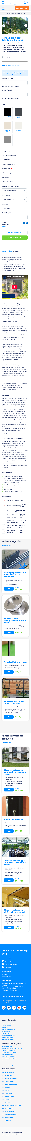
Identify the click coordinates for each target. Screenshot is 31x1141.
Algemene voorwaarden (9, 1134)
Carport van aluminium (8, 1050)
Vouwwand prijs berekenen (9, 1059)
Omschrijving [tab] (7, 251)
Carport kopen (6, 1061)
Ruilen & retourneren (7, 1037)
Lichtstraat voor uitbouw (8, 1056)
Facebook (8, 967)
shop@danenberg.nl (11, 964)
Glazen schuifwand (7, 1054)
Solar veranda (6, 1063)
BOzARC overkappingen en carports (12, 1048)
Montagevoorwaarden (8, 1039)
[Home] (9, 2)
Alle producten (7, 545)
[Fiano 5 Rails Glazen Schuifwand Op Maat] (15, 25)
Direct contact (6, 1033)
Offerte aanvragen (14, 233)
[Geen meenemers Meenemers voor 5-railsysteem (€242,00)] (14, 199)
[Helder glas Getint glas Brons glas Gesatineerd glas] (14, 208)
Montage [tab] (16, 251)
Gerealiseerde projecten (8, 1029)
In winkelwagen (13, 237)
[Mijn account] (25, 2)
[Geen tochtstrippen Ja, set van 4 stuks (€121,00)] (14, 164)
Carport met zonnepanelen (9, 1065)
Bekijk (9, 589)
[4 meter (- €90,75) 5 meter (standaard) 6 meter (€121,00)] (14, 155)
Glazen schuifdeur (7, 1046)
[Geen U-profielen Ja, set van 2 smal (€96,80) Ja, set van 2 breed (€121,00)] (14, 182)
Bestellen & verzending (8, 1035)
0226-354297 (9, 961)
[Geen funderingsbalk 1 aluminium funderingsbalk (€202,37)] (14, 190)
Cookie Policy (21, 1134)
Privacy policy (5, 1136)
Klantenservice (6, 1031)
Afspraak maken (22, 8)
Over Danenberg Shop (8, 1023)
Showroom (4, 1027)
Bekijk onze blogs (6, 1025)
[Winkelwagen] (28, 3)
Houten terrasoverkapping (9, 1052)
